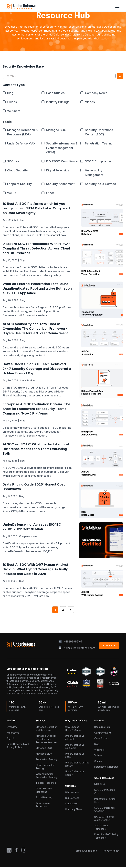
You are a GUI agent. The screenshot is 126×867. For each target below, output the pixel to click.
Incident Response (46, 782)
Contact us (109, 645)
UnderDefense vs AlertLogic (74, 746)
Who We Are (72, 792)
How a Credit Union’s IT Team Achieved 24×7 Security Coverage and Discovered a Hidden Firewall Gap (37, 368)
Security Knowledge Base (23, 66)
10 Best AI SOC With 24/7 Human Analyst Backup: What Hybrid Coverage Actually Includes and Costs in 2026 (35, 569)
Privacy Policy (111, 850)
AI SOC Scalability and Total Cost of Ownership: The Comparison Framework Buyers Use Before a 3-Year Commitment (35, 328)
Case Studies (27, 380)
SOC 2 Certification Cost (104, 791)
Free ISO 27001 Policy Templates (106, 836)
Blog (22, 220)
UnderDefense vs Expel (74, 755)
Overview (12, 726)
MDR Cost (99, 784)
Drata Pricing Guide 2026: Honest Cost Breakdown (34, 486)
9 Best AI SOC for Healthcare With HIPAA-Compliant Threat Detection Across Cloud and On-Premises (36, 248)
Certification (71, 803)
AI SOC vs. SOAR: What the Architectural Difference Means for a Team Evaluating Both (36, 448)
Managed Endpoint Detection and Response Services (46, 739)
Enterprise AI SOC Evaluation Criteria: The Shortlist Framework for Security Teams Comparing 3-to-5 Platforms (36, 408)
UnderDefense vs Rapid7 (74, 773)
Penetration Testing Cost (105, 800)
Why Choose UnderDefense (73, 728)
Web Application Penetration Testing (46, 775)
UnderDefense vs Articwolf (74, 737)
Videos (98, 755)
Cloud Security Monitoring (44, 790)
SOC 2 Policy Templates (101, 827)
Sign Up (11, 738)
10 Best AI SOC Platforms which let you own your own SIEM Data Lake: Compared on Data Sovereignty (36, 208)
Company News (28, 536)
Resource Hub (102, 726)
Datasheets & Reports (106, 766)
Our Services (72, 797)
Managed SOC (44, 748)
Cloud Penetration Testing (45, 767)
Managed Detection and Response (46, 728)
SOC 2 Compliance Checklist (104, 809)
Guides (98, 761)
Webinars (99, 749)
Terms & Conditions (85, 850)
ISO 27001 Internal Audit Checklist (104, 818)
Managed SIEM (44, 753)
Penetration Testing (46, 759)
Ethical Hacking (44, 797)
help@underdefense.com (79, 648)
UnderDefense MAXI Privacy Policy (18, 746)
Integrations (13, 732)
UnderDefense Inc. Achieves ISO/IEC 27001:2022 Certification (32, 527)
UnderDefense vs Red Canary (77, 764)
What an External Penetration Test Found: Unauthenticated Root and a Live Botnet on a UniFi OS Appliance (37, 288)
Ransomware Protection (43, 805)
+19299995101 (73, 641)
